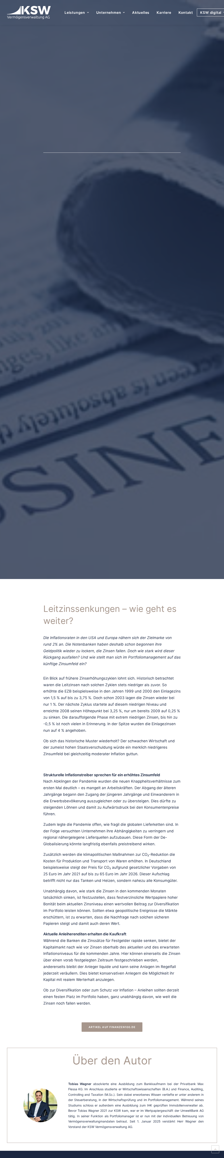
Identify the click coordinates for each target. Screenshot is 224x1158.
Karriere (164, 12)
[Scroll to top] (215, 1149)
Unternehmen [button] (108, 12)
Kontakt (185, 12)
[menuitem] (76, 12)
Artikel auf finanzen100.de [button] (112, 1027)
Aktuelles (140, 12)
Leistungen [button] (75, 12)
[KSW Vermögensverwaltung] (29, 12)
